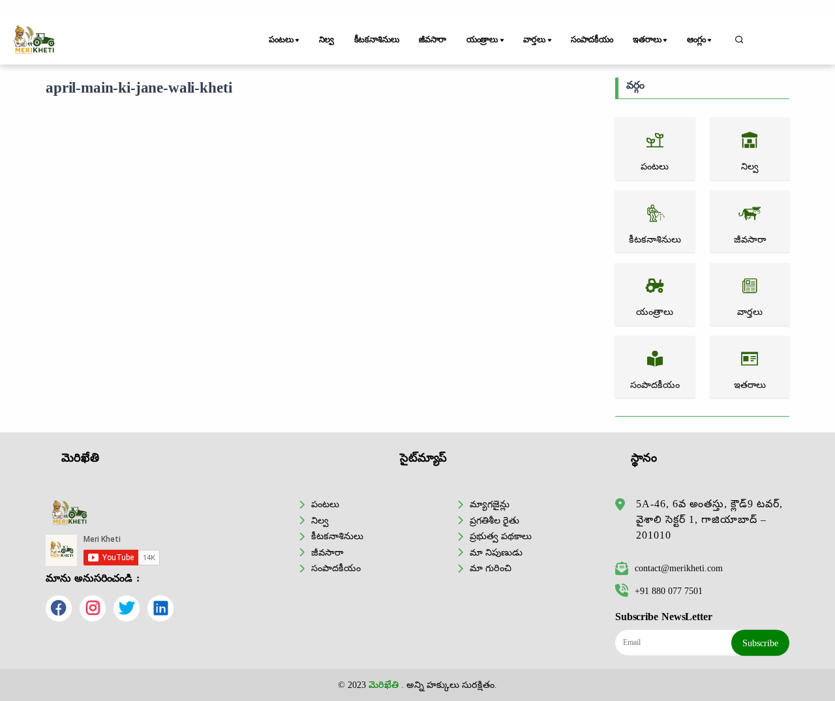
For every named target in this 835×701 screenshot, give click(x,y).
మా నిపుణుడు (496, 552)
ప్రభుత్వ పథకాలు (501, 536)
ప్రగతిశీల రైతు (494, 520)
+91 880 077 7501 (669, 591)
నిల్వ (327, 39)
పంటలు (325, 504)
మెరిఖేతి (384, 684)
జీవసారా (432, 39)
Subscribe (760, 643)
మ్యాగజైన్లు (489, 504)
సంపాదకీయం (592, 39)
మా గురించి (490, 568)
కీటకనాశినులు (376, 39)
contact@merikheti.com (679, 568)
